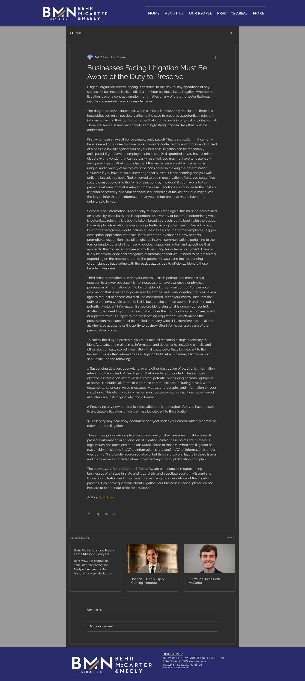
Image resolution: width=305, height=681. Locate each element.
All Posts (76, 33)
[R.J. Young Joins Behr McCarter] (209, 558)
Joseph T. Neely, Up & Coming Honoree (147, 580)
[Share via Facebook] (89, 514)
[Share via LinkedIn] (106, 514)
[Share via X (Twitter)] (97, 514)
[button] (231, 33)
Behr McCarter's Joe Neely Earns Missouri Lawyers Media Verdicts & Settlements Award (94, 552)
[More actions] (216, 57)
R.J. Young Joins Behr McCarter (204, 580)
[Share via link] (114, 514)
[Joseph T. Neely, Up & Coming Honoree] (152, 558)
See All (231, 537)
